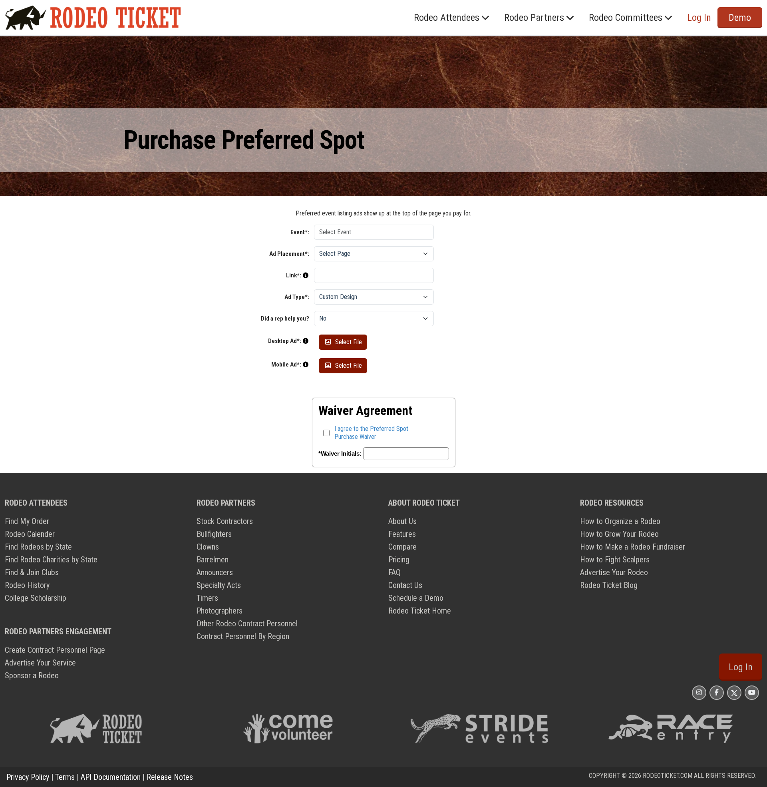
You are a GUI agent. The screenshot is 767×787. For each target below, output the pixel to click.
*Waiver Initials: (340, 453)
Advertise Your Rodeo (614, 572)
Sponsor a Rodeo (32, 675)
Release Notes (170, 777)
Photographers (219, 611)
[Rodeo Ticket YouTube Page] (752, 692)
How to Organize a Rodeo (620, 521)
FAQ (394, 572)
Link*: (294, 275)
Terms (65, 777)
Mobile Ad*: (286, 364)
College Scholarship (35, 598)
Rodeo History (27, 585)
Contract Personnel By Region (243, 636)
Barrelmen (213, 559)
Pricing (398, 559)
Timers (207, 598)
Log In (741, 667)
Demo (740, 17)
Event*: (299, 232)
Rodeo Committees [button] (625, 17)
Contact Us (405, 585)
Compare (402, 547)
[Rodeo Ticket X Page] (734, 692)
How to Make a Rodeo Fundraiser (632, 547)
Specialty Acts (219, 585)
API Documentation (111, 777)
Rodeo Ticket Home (419, 611)
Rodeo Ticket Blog (609, 585)
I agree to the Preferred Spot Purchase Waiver (371, 432)
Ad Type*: (296, 297)
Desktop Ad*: (285, 341)
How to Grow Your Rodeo (619, 534)
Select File (348, 342)
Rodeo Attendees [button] (446, 17)
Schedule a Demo (415, 598)
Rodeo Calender (30, 534)
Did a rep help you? (285, 318)
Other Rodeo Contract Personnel (247, 623)
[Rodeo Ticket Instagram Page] (699, 692)
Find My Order (27, 521)
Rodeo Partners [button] (534, 17)
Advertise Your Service (40, 662)
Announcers (215, 572)
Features (402, 534)
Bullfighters (214, 534)
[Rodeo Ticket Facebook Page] (717, 692)
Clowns (208, 547)
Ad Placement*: (289, 253)
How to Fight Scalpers (615, 559)
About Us (402, 521)
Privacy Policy (27, 777)
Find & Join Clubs (32, 572)
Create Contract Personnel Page (55, 650)
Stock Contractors (225, 521)
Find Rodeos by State (38, 547)
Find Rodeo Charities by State (51, 559)
